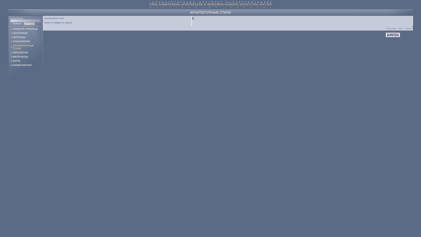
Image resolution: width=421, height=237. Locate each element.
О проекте (408, 28)
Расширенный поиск (16, 18)
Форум (401, 28)
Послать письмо (391, 28)
